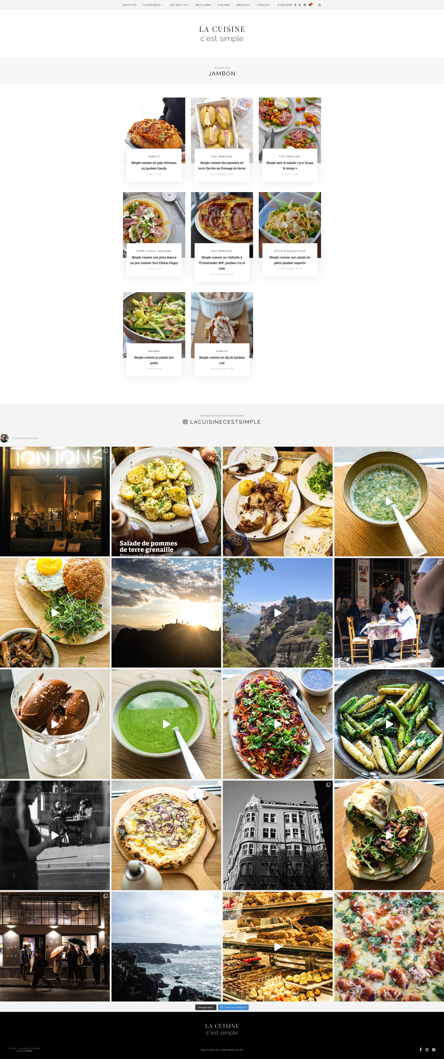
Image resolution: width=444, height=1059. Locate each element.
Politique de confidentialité (222, 1050)
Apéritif (154, 156)
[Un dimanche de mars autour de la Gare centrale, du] (55, 835)
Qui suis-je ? (179, 5)
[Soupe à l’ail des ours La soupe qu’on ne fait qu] (166, 724)
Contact (264, 5)
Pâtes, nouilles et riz (290, 251)
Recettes (129, 5)
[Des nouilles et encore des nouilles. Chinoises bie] (55, 946)
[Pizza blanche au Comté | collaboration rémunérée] (166, 835)
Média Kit (243, 5)
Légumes (154, 351)
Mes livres (203, 5)
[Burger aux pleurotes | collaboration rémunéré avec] (55, 613)
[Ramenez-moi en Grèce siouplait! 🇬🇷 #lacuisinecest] (278, 501)
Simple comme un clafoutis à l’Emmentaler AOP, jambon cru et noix (222, 262)
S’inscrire (285, 5)
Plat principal (222, 156)
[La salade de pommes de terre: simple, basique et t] (166, 501)
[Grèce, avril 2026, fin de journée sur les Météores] (166, 613)
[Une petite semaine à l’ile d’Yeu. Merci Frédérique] (166, 946)
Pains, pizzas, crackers (154, 251)
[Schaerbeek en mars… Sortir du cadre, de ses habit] (278, 835)
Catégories (151, 5)
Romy (29, 1051)
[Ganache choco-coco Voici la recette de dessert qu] (55, 724)
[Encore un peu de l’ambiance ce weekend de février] (278, 946)
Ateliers (224, 5)
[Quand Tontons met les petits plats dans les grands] (55, 501)
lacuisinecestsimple (225, 422)
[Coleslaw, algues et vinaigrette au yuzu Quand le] (278, 724)
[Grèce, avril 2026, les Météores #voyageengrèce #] (278, 613)
